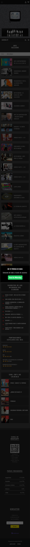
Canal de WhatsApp (15, 277)
